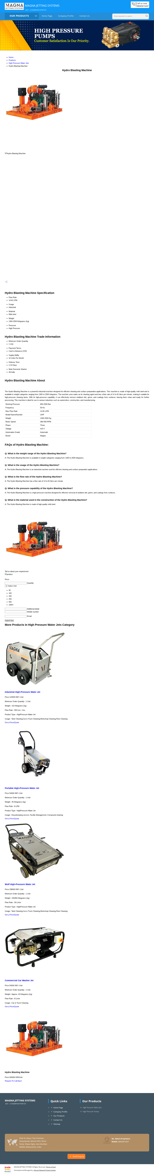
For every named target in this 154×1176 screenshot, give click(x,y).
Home (11, 57)
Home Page (47, 16)
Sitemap (56, 1124)
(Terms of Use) (51, 1167)
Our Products (19, 15)
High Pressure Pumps (91, 1111)
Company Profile (66, 16)
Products (12, 60)
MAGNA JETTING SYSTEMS (42, 7)
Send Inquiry (78, 1156)
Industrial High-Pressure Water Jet (22, 692)
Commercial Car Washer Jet (19, 980)
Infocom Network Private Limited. (45, 1170)
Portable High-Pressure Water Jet (22, 788)
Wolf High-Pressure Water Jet (20, 884)
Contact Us (85, 16)
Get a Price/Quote (12, 722)
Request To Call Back (13, 1081)
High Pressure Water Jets (19, 63)
